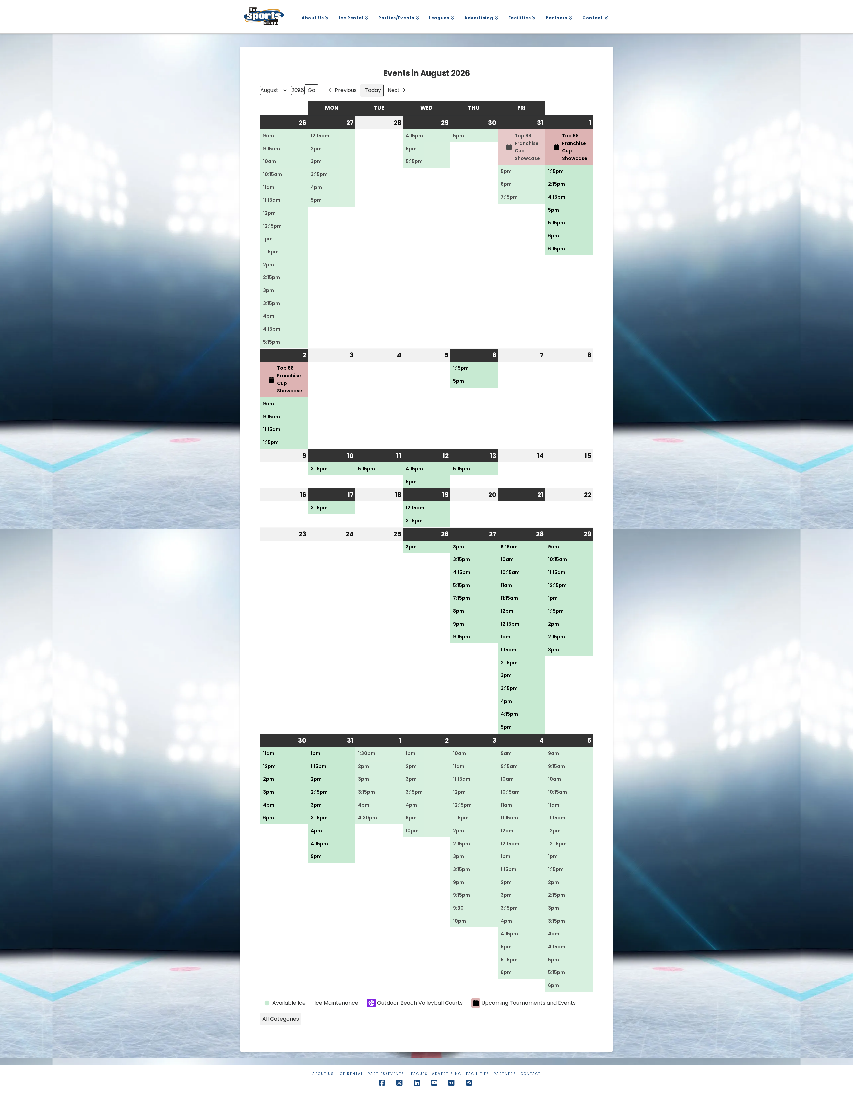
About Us (323, 1074)
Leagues (418, 1074)
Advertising (447, 1074)
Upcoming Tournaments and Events (528, 1003)
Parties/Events (386, 1074)
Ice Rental (350, 1074)
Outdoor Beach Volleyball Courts (420, 1003)
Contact (531, 1074)
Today (373, 90)
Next (394, 90)
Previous (346, 90)
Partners (505, 1074)
